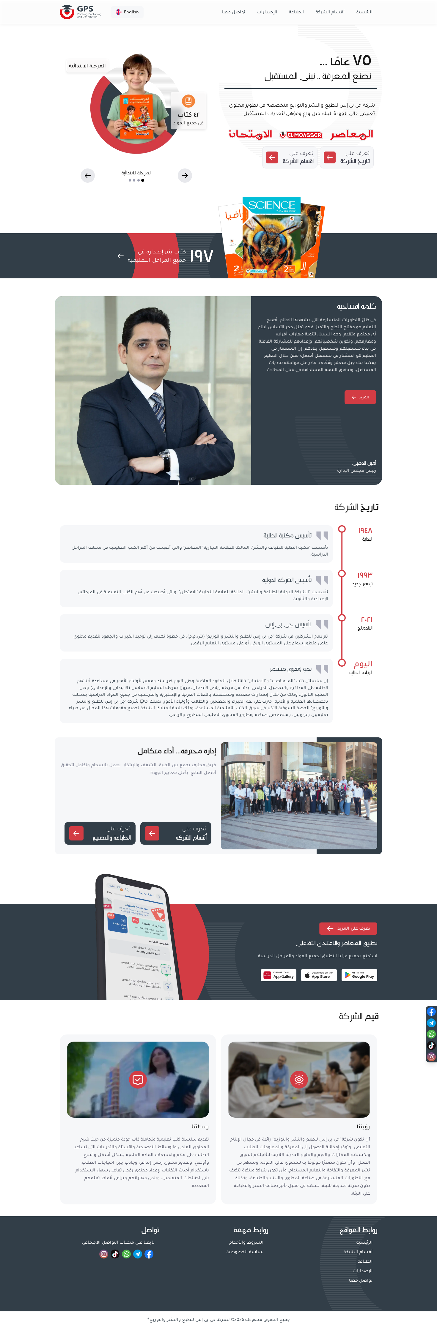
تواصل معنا (233, 12)
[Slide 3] (134, 180)
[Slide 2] (138, 180)
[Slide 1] (142, 180)
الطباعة (296, 12)
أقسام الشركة (330, 12)
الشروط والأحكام (246, 1242)
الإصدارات (267, 12)
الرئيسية (364, 12)
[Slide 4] (129, 180)
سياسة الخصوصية (245, 1252)
